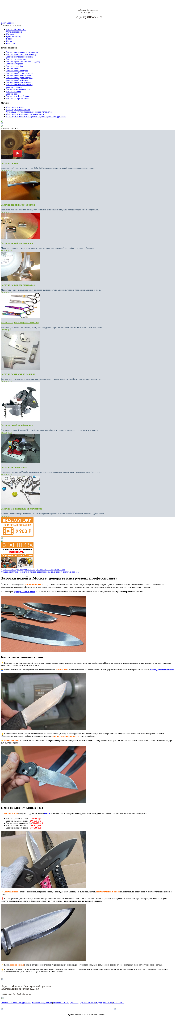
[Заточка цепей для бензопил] (20, 420)
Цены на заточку (13, 36)
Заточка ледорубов (14, 66)
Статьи (9, 41)
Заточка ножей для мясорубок (19, 78)
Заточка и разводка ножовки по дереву (23, 61)
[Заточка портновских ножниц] (20, 369)
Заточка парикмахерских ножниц (21, 54)
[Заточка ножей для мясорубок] (20, 280)
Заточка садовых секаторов (18, 89)
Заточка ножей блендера (17, 71)
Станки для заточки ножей (18, 109)
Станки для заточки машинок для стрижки (25, 114)
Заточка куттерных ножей (17, 98)
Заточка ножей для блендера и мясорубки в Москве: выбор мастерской (34, 569)
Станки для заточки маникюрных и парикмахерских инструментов (36, 116)
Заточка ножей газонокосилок (19, 73)
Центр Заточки (7, 23)
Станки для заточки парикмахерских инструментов (29, 112)
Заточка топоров (13, 91)
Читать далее (6, 170)
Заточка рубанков (14, 87)
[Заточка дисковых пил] (20, 462)
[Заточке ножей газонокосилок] (20, 200)
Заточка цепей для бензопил (18, 96)
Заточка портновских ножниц (19, 57)
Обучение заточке (14, 32)
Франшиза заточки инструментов (16, 1002)
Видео (9, 39)
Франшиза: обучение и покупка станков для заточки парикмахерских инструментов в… (40, 572)
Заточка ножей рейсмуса (17, 80)
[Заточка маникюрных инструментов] (20, 504)
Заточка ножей (12, 68)
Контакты (10, 43)
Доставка (10, 34)
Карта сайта (118, 1002)
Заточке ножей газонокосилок (18, 204)
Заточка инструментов (16, 29)
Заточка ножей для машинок (18, 75)
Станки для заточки (15, 107)
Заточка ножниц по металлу (18, 82)
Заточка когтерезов (14, 64)
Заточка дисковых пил (16, 59)
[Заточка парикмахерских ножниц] (20, 317)
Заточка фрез (12, 94)
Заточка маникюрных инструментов (22, 52)
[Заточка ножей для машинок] (20, 238)
